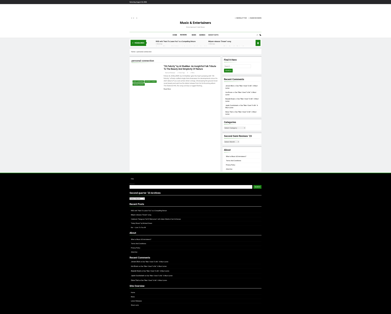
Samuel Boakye (170, 72)
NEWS (194, 35)
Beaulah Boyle (230, 99)
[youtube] (137, 18)
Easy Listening (138, 81)
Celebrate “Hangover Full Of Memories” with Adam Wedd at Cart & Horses (156, 219)
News (133, 297)
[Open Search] (257, 35)
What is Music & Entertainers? (236, 156)
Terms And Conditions (233, 161)
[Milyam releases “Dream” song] (202, 44)
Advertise (229, 169)
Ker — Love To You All (138, 227)
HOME (175, 35)
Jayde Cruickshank (231, 105)
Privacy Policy (230, 165)
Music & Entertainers (195, 23)
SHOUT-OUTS (213, 35)
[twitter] (134, 18)
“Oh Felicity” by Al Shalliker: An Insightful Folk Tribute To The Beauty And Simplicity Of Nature (190, 67)
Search (132, 184)
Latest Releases (136, 301)
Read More (167, 89)
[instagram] (132, 18)
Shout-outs (135, 305)
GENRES (202, 35)
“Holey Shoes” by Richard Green (141, 223)
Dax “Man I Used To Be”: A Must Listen (155, 262)
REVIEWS (183, 35)
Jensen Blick (229, 86)
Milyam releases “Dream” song (219, 41)
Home (133, 52)
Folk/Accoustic (138, 84)
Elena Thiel (229, 112)
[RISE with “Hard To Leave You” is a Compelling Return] (150, 44)
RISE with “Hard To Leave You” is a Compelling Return (176, 41)
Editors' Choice (150, 81)
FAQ (132, 179)
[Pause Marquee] (258, 43)
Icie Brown (228, 92)
